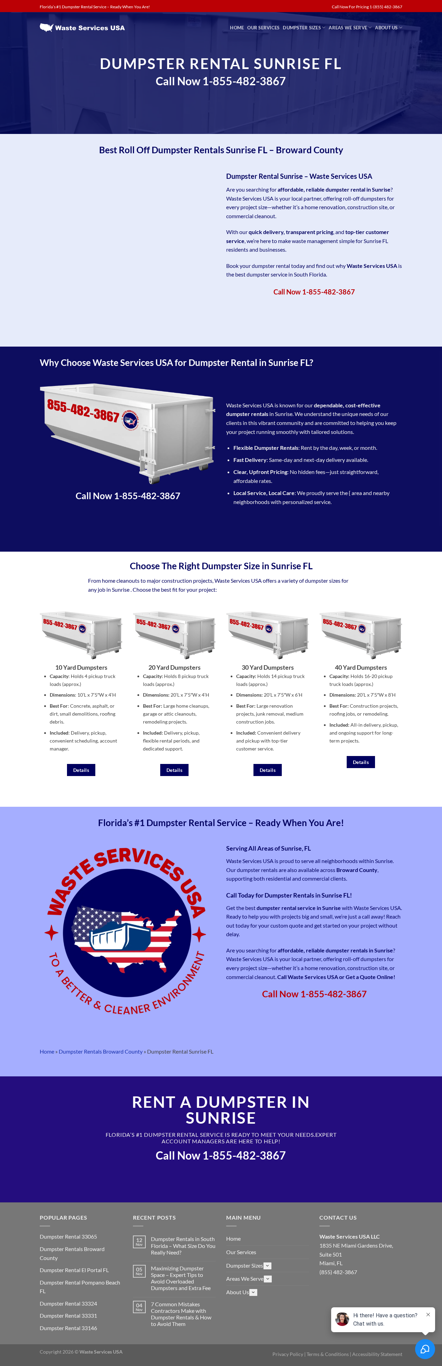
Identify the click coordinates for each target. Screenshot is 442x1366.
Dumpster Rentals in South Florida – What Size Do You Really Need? (183, 1245)
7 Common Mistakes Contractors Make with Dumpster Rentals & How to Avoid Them (181, 1314)
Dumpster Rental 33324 (68, 1303)
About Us (386, 27)
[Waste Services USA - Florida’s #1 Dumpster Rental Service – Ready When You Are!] (83, 27)
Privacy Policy (287, 1354)
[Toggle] (267, 1266)
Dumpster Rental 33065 (68, 1236)
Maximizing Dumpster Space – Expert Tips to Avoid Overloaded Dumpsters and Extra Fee (181, 1278)
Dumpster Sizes (302, 27)
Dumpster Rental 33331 (68, 1315)
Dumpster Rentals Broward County (101, 1051)
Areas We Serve (348, 27)
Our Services (263, 27)
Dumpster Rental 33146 (68, 1328)
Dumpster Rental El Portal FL (74, 1270)
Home (237, 27)
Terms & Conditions (328, 1354)
